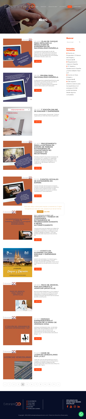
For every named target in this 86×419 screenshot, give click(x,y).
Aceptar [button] (40, 211)
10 (49, 384)
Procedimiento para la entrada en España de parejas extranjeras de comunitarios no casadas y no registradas (45, 149)
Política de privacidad (30, 405)
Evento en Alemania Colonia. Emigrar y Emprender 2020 (45, 253)
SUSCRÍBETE (32, 401)
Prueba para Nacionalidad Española (46, 76)
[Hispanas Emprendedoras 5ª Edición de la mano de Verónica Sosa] (17, 330)
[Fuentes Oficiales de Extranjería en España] (17, 191)
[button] (81, 414)
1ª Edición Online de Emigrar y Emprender (46, 110)
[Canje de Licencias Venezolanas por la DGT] (17, 364)
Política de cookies (34, 408)
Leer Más (47, 211)
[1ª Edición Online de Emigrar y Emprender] (17, 121)
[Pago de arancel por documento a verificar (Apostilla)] (17, 296)
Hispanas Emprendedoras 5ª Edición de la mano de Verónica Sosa (45, 321)
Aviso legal (31, 403)
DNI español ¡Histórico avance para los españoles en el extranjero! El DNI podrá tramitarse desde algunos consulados (73, 88)
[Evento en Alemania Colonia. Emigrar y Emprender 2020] (17, 262)
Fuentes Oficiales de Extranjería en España (46, 181)
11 (53, 384)
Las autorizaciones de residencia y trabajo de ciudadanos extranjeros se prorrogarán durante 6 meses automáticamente (46, 219)
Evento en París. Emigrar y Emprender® (72, 77)
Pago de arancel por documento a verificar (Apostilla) (46, 286)
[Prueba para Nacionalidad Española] (17, 87)
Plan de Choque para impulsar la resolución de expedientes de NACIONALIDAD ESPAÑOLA (46, 44)
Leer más (38, 61)
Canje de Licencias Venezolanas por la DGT (46, 354)
